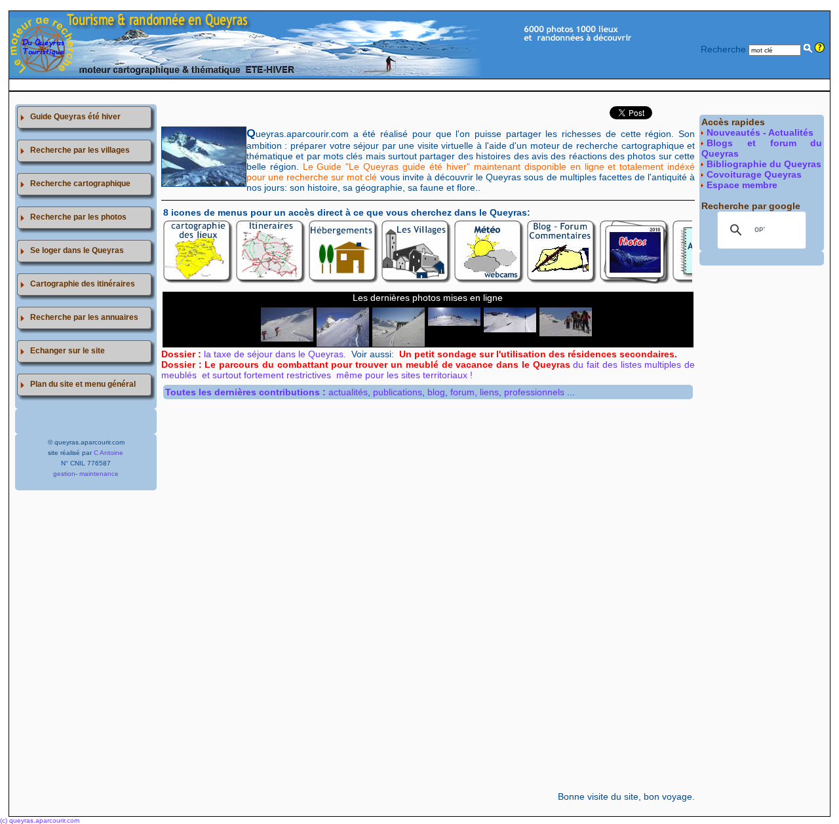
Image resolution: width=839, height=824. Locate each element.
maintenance (99, 473)
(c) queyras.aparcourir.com (39, 820)
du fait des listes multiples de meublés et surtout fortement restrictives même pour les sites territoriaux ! (428, 369)
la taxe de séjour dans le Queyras (273, 354)
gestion (64, 473)
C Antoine (108, 452)
